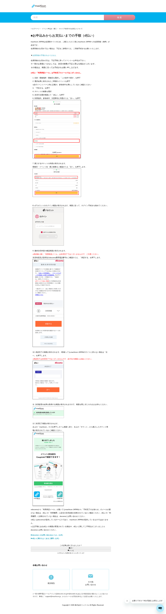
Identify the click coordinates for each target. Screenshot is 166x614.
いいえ (71, 550)
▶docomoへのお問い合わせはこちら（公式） (47, 535)
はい (71, 548)
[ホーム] (39, 6)
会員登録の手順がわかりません (44, 55)
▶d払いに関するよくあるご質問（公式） (45, 538)
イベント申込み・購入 (49, 29)
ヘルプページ (35, 29)
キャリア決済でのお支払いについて (71, 29)
